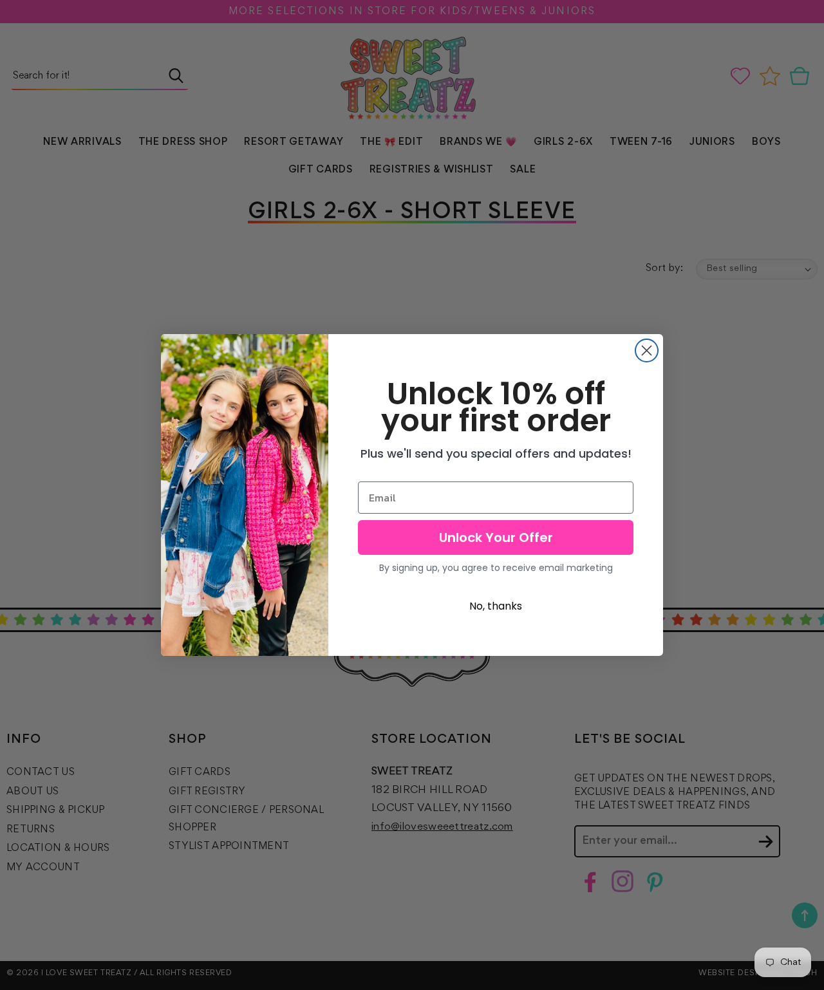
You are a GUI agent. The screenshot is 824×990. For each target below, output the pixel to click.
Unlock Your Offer (496, 537)
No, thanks (495, 606)
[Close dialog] (646, 350)
